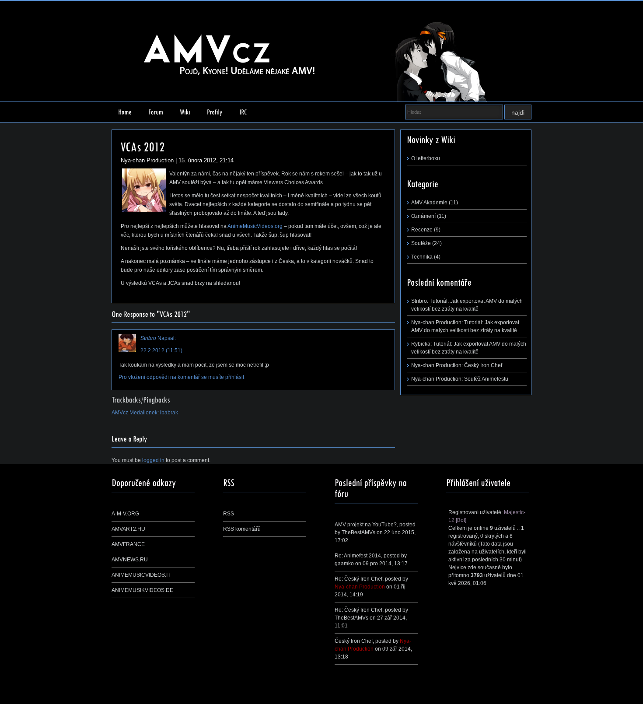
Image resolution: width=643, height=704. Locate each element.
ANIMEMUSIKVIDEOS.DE (142, 590)
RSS (228, 514)
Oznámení (423, 216)
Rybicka (420, 344)
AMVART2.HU (128, 529)
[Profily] (214, 111)
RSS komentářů (242, 529)
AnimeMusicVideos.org (255, 226)
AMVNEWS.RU (130, 560)
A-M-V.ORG (125, 514)
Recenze (422, 230)
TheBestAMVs (358, 532)
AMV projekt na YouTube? (366, 525)
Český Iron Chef (483, 365)
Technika (422, 257)
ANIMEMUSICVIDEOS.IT (141, 575)
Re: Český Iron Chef (358, 579)
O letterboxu (425, 158)
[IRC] (243, 111)
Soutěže (421, 243)
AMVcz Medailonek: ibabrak (145, 413)
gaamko (344, 563)
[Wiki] (185, 111)
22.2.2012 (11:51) (161, 350)
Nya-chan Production (360, 587)
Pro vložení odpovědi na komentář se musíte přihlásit (181, 377)
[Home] (125, 111)
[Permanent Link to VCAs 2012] (143, 146)
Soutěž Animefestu (486, 379)
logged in (153, 460)
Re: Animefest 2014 (358, 556)
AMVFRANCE (128, 544)
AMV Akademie (429, 203)
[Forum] (156, 111)
